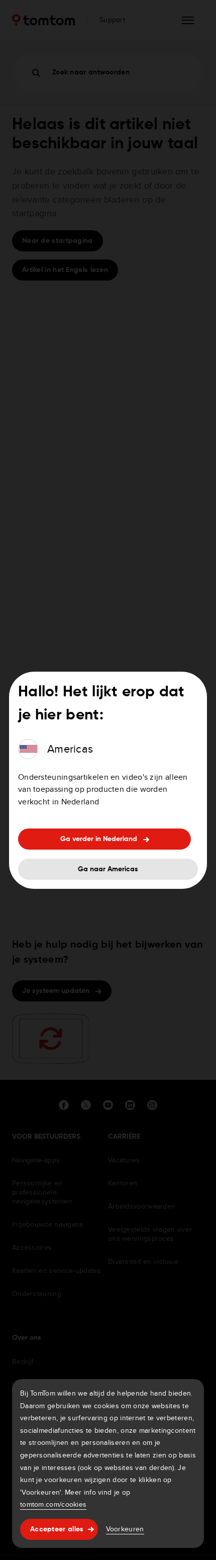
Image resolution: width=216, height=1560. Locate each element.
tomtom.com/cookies (53, 1504)
